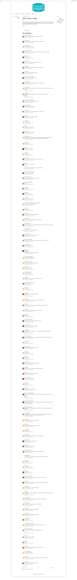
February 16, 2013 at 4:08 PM (28, 505)
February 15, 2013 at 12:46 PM (28, 63)
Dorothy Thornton (27, 261)
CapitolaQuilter (26, 223)
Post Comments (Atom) (29, 569)
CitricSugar (26, 244)
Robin (25, 382)
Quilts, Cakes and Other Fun (28, 171)
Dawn (25, 465)
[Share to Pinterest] (28, 30)
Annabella (26, 40)
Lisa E (25, 556)
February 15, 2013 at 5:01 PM (28, 241)
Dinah (25, 481)
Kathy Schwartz (26, 50)
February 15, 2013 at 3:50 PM (28, 210)
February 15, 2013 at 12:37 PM (28, 58)
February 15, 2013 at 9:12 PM (28, 338)
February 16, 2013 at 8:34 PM (28, 520)
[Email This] (24, 30)
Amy (25, 351)
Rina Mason (26, 497)
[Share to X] (26, 30)
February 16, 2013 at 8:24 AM (28, 452)
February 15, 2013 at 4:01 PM (28, 215)
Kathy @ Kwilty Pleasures (28, 76)
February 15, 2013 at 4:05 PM (28, 220)
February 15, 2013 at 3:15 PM (28, 174)
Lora (25, 152)
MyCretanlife (26, 45)
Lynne (25, 460)
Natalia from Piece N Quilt (28, 282)
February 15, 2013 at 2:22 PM (28, 144)
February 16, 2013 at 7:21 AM (28, 442)
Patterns (16, 13)
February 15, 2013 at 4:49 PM (28, 236)
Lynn (25, 55)
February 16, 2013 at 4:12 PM (28, 510)
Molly (25, 277)
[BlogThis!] (25, 30)
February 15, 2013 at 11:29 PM (28, 364)
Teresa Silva (26, 324)
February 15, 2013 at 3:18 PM (28, 184)
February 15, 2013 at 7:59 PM (28, 311)
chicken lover (26, 377)
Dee (25, 115)
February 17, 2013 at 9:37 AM (28, 543)
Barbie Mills (26, 346)
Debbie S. (25, 439)
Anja (25, 535)
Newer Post (24, 567)
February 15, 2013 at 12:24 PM (28, 42)
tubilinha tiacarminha (27, 256)
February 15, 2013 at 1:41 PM (28, 112)
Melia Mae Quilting (27, 239)
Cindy (25, 120)
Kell (25, 147)
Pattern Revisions (28, 13)
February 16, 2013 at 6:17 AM (28, 431)
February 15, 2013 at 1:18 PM (28, 84)
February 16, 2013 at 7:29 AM (28, 447)
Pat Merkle (26, 486)
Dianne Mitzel (26, 136)
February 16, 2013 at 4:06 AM (28, 410)
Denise (25, 71)
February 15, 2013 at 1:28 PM (28, 102)
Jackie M (25, 513)
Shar (25, 372)
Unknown (25, 341)
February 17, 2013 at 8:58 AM (28, 538)
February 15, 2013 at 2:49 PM (28, 160)
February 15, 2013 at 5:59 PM (28, 274)
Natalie (25, 192)
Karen (25, 142)
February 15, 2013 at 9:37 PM (28, 348)
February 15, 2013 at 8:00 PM (28, 316)
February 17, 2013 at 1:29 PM (28, 553)
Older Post (52, 567)
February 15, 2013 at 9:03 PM (28, 327)
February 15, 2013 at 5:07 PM (28, 246)
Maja (25, 249)
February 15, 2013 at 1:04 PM (28, 68)
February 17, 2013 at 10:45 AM (28, 548)
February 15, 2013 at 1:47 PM (28, 128)
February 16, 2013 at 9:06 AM (28, 457)
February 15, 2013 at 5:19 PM (28, 253)
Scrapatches (26, 518)
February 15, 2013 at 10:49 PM (28, 359)
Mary (25, 356)
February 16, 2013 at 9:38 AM (28, 478)
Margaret (25, 434)
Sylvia (25, 298)
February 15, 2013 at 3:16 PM (28, 179)
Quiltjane (25, 66)
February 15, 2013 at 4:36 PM (28, 231)
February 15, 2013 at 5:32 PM (28, 269)
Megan (25, 110)
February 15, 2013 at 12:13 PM (28, 37)
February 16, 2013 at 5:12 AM (28, 426)
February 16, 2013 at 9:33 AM (28, 473)
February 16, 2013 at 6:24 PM (28, 515)
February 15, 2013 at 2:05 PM (28, 139)
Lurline (25, 292)
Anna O (25, 429)
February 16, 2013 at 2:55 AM (28, 390)
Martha (25, 546)
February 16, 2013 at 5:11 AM (28, 421)
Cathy (25, 309)
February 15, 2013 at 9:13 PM (28, 343)
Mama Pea (26, 218)
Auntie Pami (26, 81)
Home (13, 13)
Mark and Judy (26, 450)
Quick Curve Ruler (21, 13)
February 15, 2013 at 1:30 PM (28, 107)
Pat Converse (26, 228)
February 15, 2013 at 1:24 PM (28, 97)
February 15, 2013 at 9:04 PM (28, 333)
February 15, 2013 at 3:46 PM (28, 205)
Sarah (25, 187)
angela (25, 287)
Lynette (25, 213)
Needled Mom (26, 105)
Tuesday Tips (34, 13)
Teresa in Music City (27, 319)
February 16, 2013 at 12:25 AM (28, 369)
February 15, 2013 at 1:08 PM (28, 73)
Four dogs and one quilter (28, 523)
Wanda (25, 424)
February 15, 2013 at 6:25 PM (28, 284)
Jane (25, 491)
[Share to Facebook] (27, 30)
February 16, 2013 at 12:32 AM (28, 374)
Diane (25, 314)
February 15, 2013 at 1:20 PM (28, 90)
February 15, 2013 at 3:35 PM (28, 189)
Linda (25, 197)
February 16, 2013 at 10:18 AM (28, 483)
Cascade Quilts (26, 551)
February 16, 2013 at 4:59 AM (28, 416)
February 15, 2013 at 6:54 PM (28, 301)
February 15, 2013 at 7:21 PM (28, 306)
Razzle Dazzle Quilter (27, 528)
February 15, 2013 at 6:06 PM (28, 279)
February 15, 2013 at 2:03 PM (28, 133)
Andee (25, 561)
